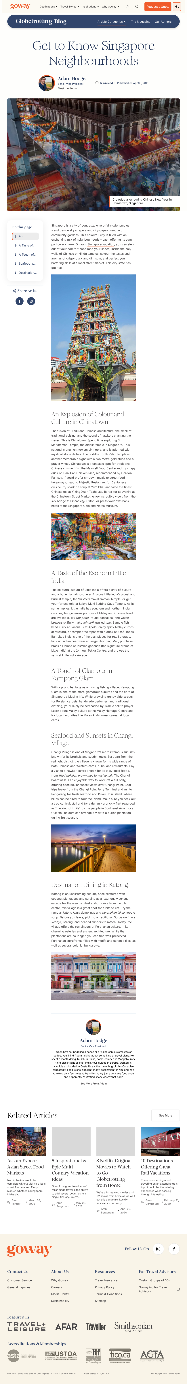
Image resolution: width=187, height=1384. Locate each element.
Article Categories (110, 21)
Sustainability (60, 1301)
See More (165, 1115)
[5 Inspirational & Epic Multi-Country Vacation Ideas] (71, 1141)
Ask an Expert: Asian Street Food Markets (25, 1167)
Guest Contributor (152, 1202)
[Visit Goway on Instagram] (31, 301)
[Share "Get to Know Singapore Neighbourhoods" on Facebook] (20, 301)
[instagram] (158, 1249)
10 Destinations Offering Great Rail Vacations (157, 1167)
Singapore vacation (100, 244)
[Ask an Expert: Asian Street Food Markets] (26, 1141)
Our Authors (163, 21)
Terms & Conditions (108, 1294)
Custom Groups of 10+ (154, 1280)
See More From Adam (94, 1083)
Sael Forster (16, 1202)
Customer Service (19, 1280)
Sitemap (100, 1301)
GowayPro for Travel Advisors (153, 1289)
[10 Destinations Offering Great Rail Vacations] (160, 1141)
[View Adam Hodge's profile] (47, 83)
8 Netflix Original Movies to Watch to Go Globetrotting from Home (113, 1173)
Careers (56, 1287)
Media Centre (60, 1294)
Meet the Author (67, 88)
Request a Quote (157, 6)
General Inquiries (18, 1287)
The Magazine (140, 21)
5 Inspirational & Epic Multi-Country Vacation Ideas (70, 1170)
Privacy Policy (105, 1287)
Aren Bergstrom (62, 1204)
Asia (122, 808)
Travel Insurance (106, 1280)
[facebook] (174, 1249)
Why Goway (59, 1280)
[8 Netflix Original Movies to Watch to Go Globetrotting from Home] (115, 1141)
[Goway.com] (20, 6)
